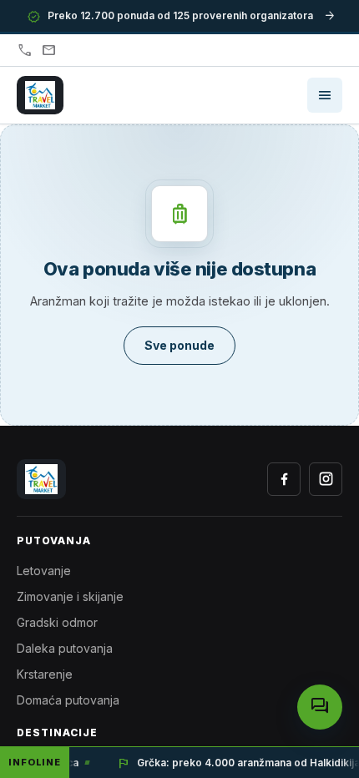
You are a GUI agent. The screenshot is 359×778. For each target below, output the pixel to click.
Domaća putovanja (68, 700)
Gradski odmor (57, 622)
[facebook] (284, 479)
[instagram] (325, 479)
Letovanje (44, 570)
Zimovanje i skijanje (70, 596)
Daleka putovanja (65, 648)
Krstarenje (45, 674)
